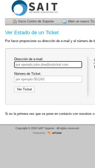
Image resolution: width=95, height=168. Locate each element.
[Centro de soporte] (33, 9)
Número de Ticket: (27, 74)
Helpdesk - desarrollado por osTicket (48, 133)
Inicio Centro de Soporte (36, 21)
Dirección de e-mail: (28, 59)
